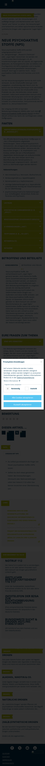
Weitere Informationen (11, 381)
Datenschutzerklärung (25, 377)
